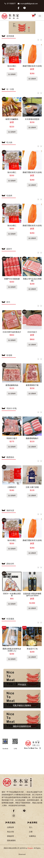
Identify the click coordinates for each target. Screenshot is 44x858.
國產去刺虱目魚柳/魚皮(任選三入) (12, 650)
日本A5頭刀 (32, 332)
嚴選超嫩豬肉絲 (12, 385)
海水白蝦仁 (11, 66)
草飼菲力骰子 (11, 438)
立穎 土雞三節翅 (32, 487)
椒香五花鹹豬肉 (12, 119)
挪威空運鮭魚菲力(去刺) (32, 66)
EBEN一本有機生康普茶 (12, 595)
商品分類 (10, 832)
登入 (30, 827)
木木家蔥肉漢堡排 (32, 119)
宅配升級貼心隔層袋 (22, 705)
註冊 (30, 832)
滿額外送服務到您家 (22, 726)
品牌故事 (10, 827)
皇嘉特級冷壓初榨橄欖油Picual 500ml (32, 595)
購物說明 (10, 836)
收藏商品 (32, 836)
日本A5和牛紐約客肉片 (12, 332)
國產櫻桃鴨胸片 (32, 438)
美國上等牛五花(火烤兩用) (32, 280)
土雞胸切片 (11, 487)
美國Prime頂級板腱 (12, 279)
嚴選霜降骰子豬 (32, 385)
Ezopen (30, 848)
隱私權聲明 (11, 840)
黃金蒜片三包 (32, 649)
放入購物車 (12, 74)
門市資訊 (22, 685)
